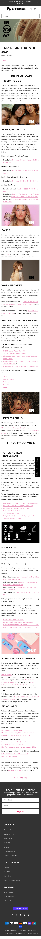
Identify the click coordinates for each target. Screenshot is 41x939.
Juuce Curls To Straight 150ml (12, 730)
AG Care (6, 377)
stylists (7, 254)
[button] (4, 9)
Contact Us (7, 830)
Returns (6, 847)
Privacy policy (32, 930)
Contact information (32, 933)
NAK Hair (6, 382)
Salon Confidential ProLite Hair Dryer (24, 197)
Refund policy (22, 930)
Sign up (20, 812)
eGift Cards (8, 901)
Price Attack (13, 930)
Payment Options (9, 851)
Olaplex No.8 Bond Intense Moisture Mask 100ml (21, 366)
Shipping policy (20, 933)
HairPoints (7, 876)
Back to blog (21, 778)
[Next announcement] (37, 3)
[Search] (37, 16)
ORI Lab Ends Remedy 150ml (13, 619)
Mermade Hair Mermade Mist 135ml (16, 508)
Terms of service (9, 933)
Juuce (5, 387)
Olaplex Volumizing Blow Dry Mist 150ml (16, 735)
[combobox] (20, 16)
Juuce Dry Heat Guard (11, 513)
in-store (11, 770)
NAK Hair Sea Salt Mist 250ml (12, 744)
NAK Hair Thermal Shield (12, 511)
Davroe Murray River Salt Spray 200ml (15, 742)
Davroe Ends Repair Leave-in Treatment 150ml (20, 627)
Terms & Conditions (10, 855)
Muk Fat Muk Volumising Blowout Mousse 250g (18, 747)
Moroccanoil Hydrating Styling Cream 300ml (17, 733)
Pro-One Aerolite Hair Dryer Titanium (26, 194)
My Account (8, 838)
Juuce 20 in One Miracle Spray (14, 353)
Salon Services (9, 896)
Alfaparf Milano (8, 379)
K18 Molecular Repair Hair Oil (14, 351)
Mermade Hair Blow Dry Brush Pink (25, 181)
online (19, 770)
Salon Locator (8, 892)
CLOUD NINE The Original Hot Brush (14, 753)
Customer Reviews (10, 834)
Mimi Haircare (6, 675)
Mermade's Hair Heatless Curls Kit (14, 428)
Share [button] (5, 61)
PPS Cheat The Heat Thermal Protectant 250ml (20, 503)
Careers (6, 867)
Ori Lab (6, 384)
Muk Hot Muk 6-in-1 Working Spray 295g (18, 506)
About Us (7, 872)
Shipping (7, 842)
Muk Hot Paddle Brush (9, 756)
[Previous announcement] (3, 3)
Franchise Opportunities (12, 880)
